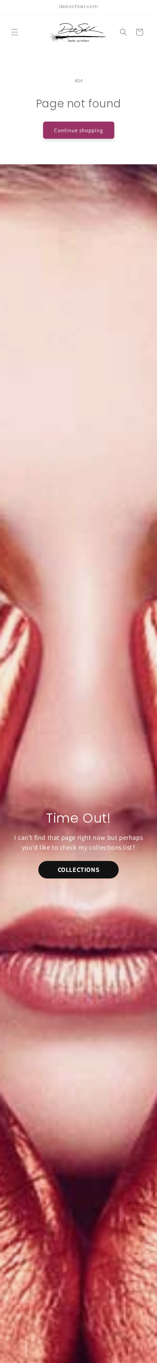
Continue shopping (78, 130)
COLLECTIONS (79, 869)
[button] (15, 32)
